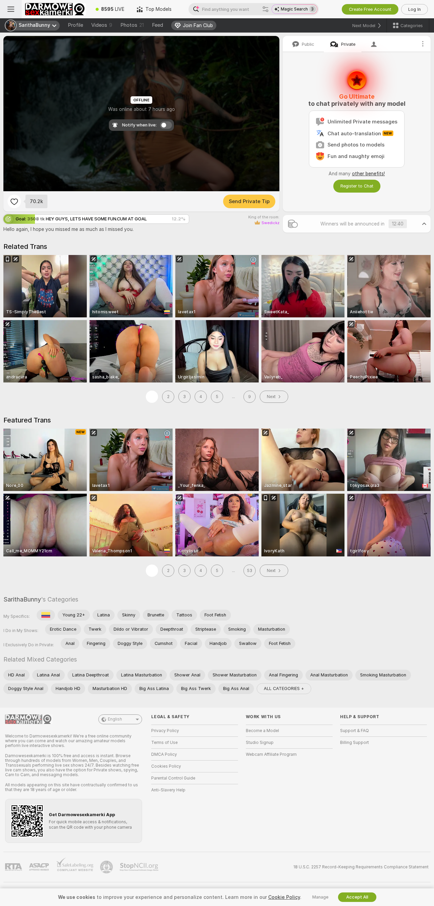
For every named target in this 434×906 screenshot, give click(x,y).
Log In (414, 9)
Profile (75, 25)
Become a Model (262, 730)
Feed (157, 25)
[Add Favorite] (14, 201)
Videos (101, 25)
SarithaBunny (22, 599)
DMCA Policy (164, 754)
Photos (132, 25)
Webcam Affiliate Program (271, 754)
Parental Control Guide (173, 778)
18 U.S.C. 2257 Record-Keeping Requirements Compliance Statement (361, 867)
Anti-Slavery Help (168, 790)
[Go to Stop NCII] (140, 867)
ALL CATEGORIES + (284, 688)
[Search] (265, 9)
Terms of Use (164, 742)
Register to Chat (356, 186)
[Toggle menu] (11, 9)
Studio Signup (260, 742)
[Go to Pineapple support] (107, 867)
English (115, 719)
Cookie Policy (284, 897)
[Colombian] (46, 615)
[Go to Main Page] (56, 9)
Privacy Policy (165, 730)
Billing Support (354, 742)
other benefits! (368, 173)
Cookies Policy (166, 766)
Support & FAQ (354, 730)
